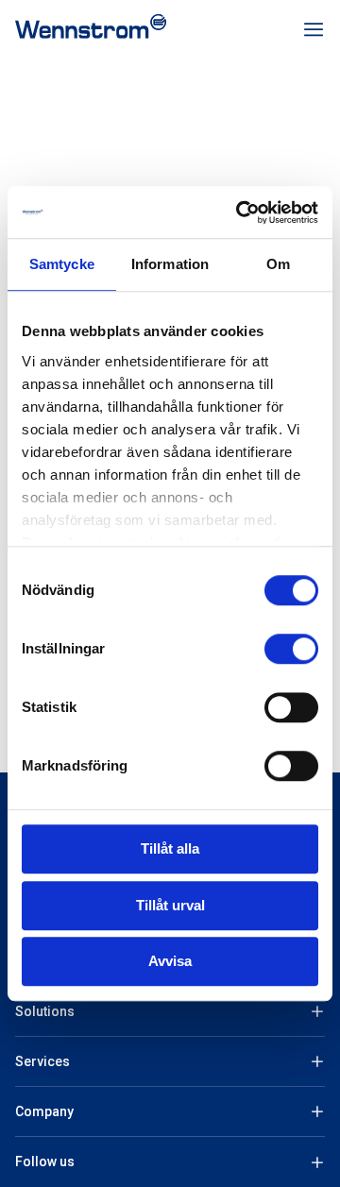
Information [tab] (170, 264)
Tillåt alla (170, 848)
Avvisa (170, 961)
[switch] (291, 649)
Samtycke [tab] (61, 264)
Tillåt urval (170, 905)
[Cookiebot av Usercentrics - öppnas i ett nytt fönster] (240, 212)
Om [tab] (278, 264)
